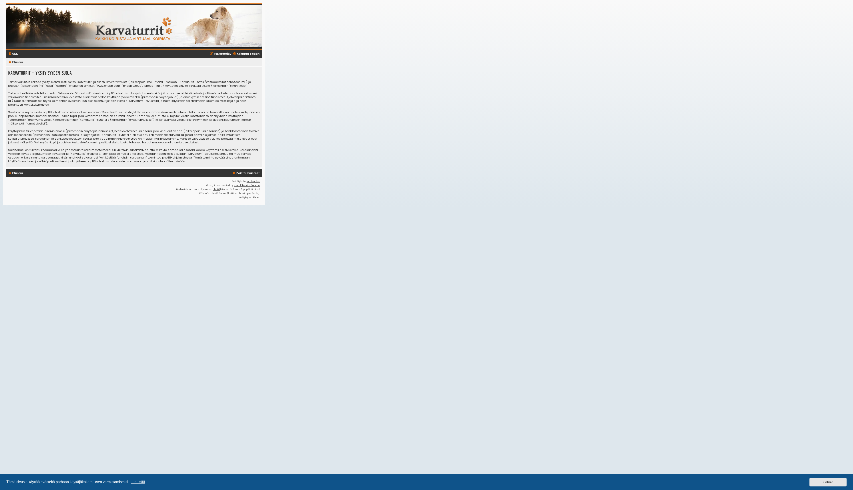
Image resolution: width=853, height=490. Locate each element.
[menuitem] (246, 173)
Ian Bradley (253, 181)
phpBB (216, 189)
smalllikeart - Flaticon (247, 185)
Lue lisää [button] (138, 482)
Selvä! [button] (828, 482)
